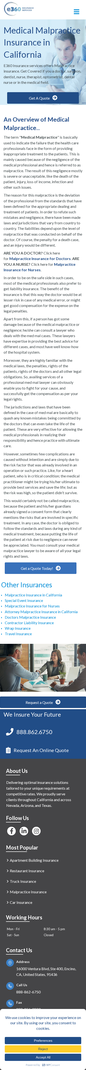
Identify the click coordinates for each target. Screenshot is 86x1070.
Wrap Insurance (18, 628)
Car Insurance (21, 902)
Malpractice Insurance (28, 891)
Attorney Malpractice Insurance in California (41, 611)
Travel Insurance (18, 633)
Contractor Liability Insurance (29, 622)
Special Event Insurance (24, 600)
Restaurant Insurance (27, 870)
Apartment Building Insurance (34, 860)
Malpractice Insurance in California (33, 595)
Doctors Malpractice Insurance (30, 617)
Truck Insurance (23, 881)
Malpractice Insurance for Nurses (32, 606)
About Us (17, 771)
